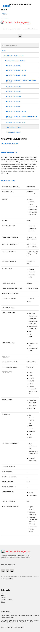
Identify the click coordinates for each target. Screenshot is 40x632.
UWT (4, 50)
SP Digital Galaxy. (8, 579)
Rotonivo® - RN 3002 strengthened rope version (21, 81)
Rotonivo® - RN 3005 (14, 96)
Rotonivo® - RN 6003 (14, 127)
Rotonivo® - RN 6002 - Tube (16, 123)
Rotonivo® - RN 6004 (14, 132)
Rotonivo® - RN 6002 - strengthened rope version (21, 117)
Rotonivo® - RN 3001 (14, 65)
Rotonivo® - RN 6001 (14, 106)
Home (3, 593)
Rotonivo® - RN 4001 (14, 101)
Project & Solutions (6, 600)
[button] (20, 36)
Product (3, 597)
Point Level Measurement (14, 55)
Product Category (10, 45)
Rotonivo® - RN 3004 (14, 91)
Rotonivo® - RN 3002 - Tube (16, 75)
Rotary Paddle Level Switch (16, 60)
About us (3, 595)
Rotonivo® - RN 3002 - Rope (16, 70)
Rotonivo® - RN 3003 (14, 86)
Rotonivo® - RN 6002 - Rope (16, 111)
